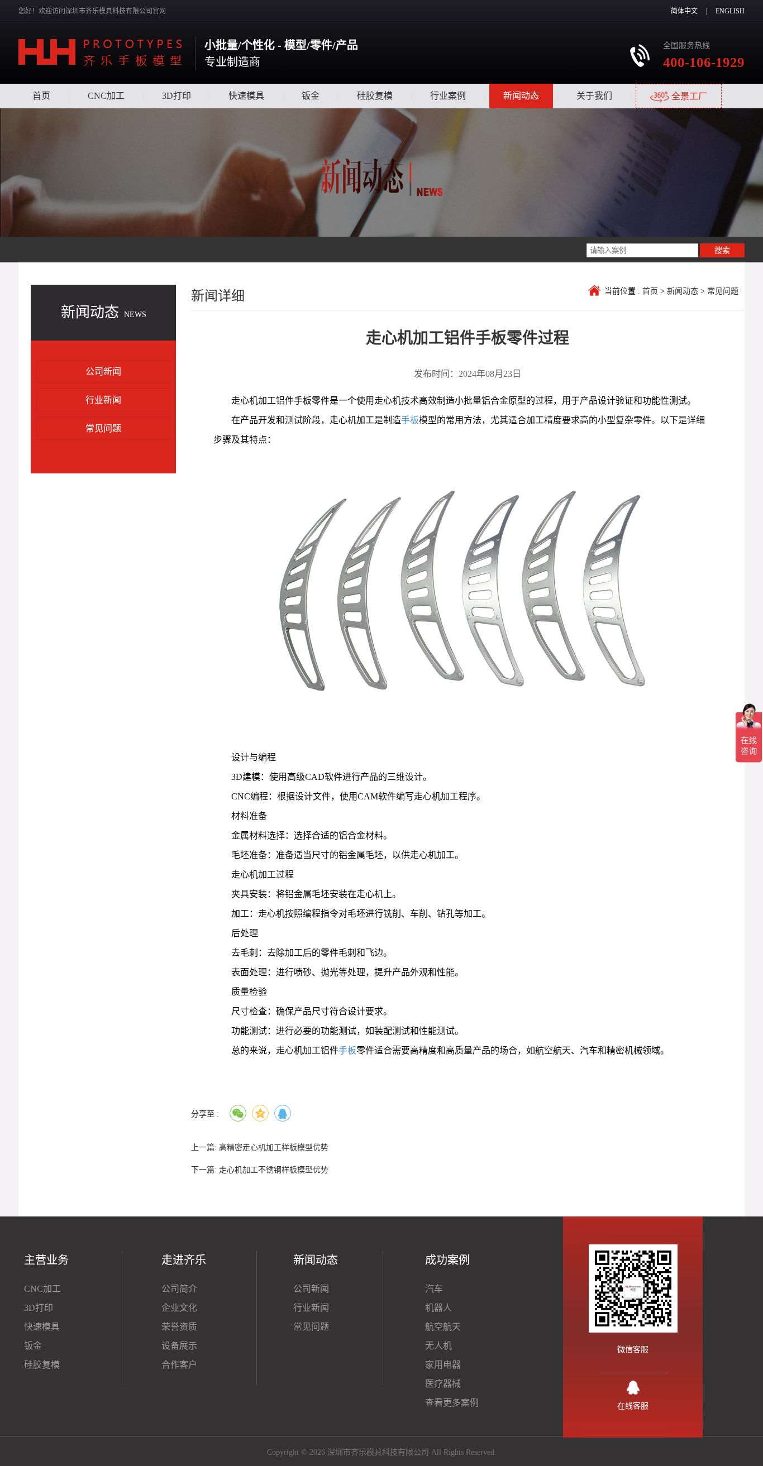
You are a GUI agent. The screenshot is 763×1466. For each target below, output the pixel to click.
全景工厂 (688, 96)
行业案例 (448, 95)
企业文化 (179, 1307)
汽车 (434, 1288)
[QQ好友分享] (282, 1113)
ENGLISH (730, 11)
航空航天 (443, 1326)
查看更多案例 (452, 1402)
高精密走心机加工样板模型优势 (273, 1147)
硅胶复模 (375, 95)
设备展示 (179, 1345)
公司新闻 (103, 371)
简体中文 (684, 11)
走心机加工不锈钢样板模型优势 (273, 1170)
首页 (41, 95)
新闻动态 (521, 95)
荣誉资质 (179, 1326)
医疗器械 (443, 1383)
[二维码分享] (238, 1113)
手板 (410, 420)
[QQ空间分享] (260, 1113)
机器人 (438, 1307)
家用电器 (443, 1364)
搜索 (722, 250)
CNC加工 (106, 95)
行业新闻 (103, 400)
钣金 (310, 95)
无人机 (438, 1345)
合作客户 (179, 1364)
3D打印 (176, 95)
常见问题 (103, 428)
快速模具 (246, 95)
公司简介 (179, 1288)
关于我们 (594, 95)
